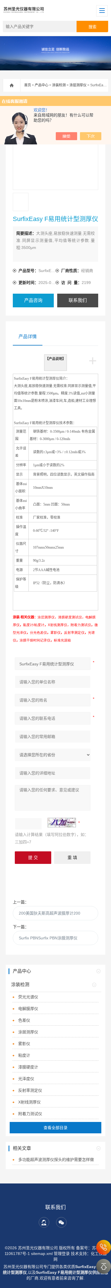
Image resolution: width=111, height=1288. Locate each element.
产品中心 (41, 85)
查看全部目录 (55, 1127)
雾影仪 (24, 1043)
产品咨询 (33, 300)
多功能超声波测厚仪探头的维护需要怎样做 (56, 1159)
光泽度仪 (26, 1078)
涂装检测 (59, 85)
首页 (27, 85)
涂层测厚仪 (78, 85)
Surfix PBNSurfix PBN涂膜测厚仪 (48, 938)
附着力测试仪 (30, 1113)
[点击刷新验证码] (62, 822)
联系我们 (78, 300)
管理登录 (62, 1253)
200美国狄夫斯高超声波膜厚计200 (49, 913)
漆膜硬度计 (28, 1067)
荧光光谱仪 (28, 997)
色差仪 (24, 1020)
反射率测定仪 (30, 1090)
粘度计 (24, 1055)
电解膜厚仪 (28, 1008)
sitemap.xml (42, 1253)
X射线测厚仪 (29, 1102)
